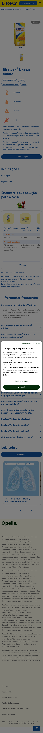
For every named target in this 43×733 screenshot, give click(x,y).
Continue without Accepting (30, 343)
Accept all (21, 387)
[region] (21, 366)
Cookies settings (21, 381)
